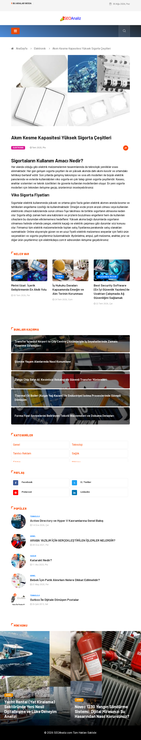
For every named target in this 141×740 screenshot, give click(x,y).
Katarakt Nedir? (41, 560)
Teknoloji (77, 444)
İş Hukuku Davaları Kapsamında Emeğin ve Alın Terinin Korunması (68, 289)
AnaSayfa (21, 48)
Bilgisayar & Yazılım (107, 277)
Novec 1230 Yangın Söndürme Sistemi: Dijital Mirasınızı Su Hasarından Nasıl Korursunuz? (102, 711)
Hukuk (59, 277)
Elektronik (40, 48)
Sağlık (75, 453)
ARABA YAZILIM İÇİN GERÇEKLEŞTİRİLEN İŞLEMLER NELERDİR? (72, 540)
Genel (18, 277)
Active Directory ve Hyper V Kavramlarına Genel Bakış (66, 520)
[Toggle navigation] (15, 31)
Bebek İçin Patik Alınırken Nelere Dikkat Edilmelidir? (65, 580)
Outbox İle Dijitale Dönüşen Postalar (54, 599)
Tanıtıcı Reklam (22, 453)
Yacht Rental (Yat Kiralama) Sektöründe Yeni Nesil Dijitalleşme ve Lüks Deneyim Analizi (30, 709)
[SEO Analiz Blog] (70, 18)
